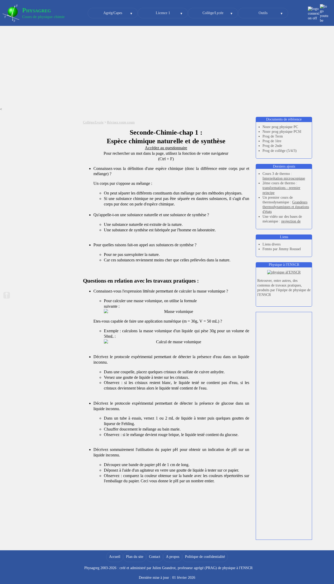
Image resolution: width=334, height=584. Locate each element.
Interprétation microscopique (284, 178)
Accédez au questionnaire (166, 148)
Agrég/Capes (112, 13)
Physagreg (36, 10)
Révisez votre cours (121, 122)
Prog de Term (273, 136)
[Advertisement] (167, 67)
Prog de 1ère (272, 141)
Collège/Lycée (212, 13)
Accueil (114, 557)
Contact (154, 557)
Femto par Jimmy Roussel (282, 249)
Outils (263, 13)
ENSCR (247, 568)
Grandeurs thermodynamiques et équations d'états (286, 207)
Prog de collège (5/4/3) (280, 151)
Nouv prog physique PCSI (282, 132)
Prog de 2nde (272, 146)
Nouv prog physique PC (280, 127)
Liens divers (272, 244)
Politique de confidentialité (205, 557)
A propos (172, 557)
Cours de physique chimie (43, 17)
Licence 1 (163, 13)
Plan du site (134, 557)
